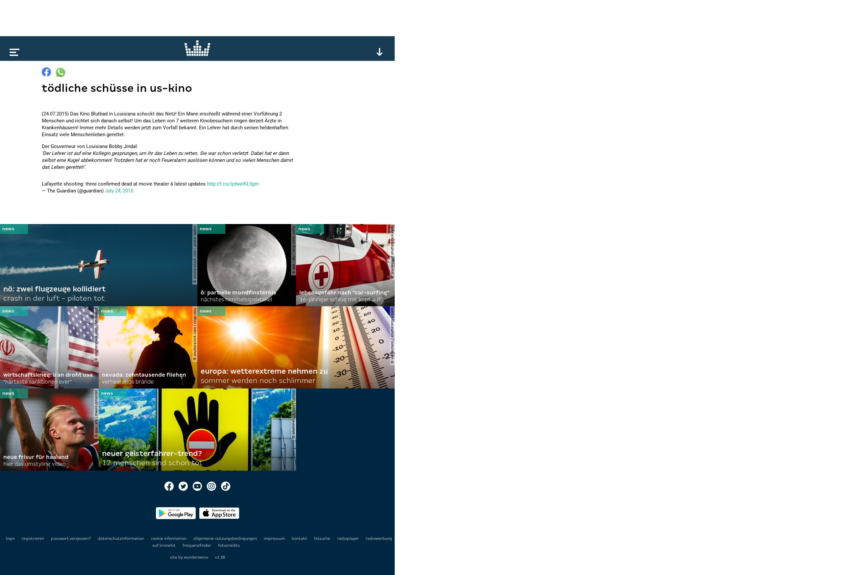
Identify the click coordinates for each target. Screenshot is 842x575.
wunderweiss (196, 557)
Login (10, 538)
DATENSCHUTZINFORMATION (121, 538)
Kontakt (300, 538)
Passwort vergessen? (71, 538)
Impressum (275, 538)
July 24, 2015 (119, 191)
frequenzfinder (197, 545)
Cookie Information (169, 538)
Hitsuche (322, 538)
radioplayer (348, 538)
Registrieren (33, 538)
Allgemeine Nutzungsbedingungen (225, 538)
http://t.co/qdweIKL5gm (233, 184)
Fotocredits (229, 545)
